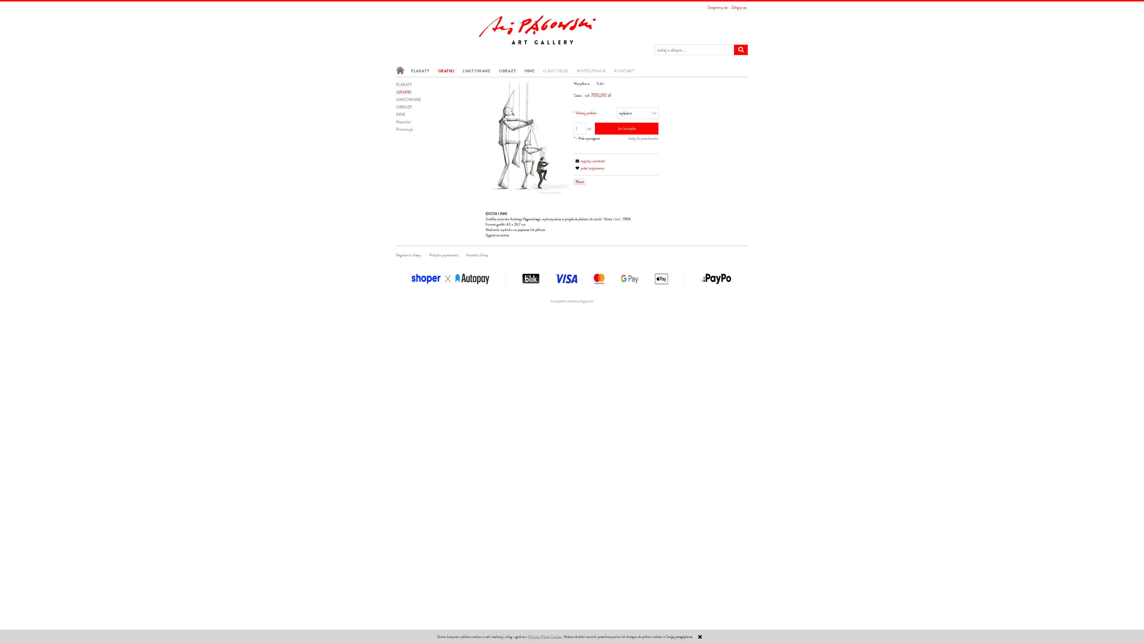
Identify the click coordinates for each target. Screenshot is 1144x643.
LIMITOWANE (408, 99)
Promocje (404, 129)
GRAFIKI (403, 92)
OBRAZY (404, 107)
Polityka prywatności (443, 255)
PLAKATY (404, 85)
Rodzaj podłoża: (585, 113)
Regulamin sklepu (408, 255)
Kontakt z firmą (477, 255)
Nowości (403, 122)
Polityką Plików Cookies (545, 636)
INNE (400, 114)
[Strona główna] (543, 28)
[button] (589, 161)
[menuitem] (401, 70)
